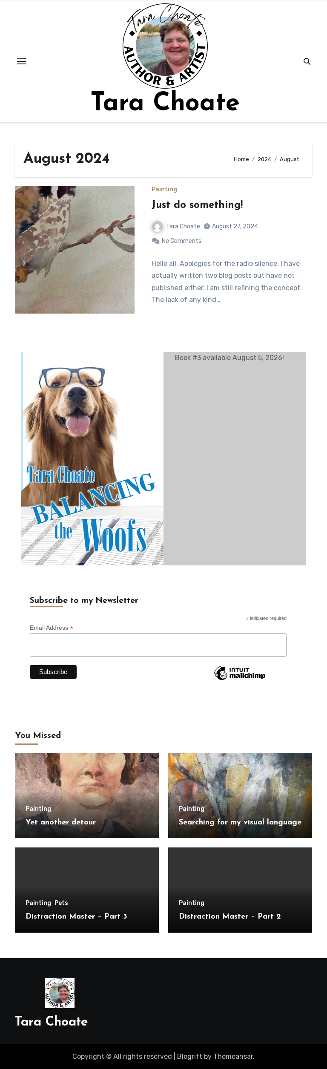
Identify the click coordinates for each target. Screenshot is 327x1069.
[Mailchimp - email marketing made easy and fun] (240, 679)
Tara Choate (165, 104)
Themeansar (233, 1056)
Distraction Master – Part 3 (76, 917)
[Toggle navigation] (22, 61)
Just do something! (197, 205)
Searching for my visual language (240, 823)
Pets (61, 903)
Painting (164, 190)
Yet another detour (61, 823)
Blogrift (189, 1056)
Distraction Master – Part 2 (230, 917)
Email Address (51, 628)
